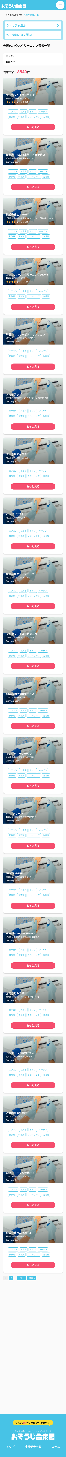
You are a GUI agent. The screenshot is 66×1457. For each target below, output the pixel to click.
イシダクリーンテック (19, 753)
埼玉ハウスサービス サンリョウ (25, 334)
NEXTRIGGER (14, 873)
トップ (10, 1446)
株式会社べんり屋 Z (18, 1232)
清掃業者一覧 (33, 1446)
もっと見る (33, 127)
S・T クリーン (14, 813)
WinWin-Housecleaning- (20, 933)
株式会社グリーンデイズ (20, 574)
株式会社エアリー (16, 214)
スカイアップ (14, 394)
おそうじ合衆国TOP (14, 15)
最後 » (32, 1277)
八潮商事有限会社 (16, 1112)
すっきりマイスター (17, 454)
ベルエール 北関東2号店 (20, 1053)
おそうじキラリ (15, 993)
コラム (56, 1446)
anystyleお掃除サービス (20, 693)
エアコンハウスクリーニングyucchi (27, 274)
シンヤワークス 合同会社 (21, 633)
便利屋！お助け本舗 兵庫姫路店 (25, 154)
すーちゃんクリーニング (20, 95)
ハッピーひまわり (16, 514)
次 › (21, 1277)
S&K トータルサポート (20, 1172)
